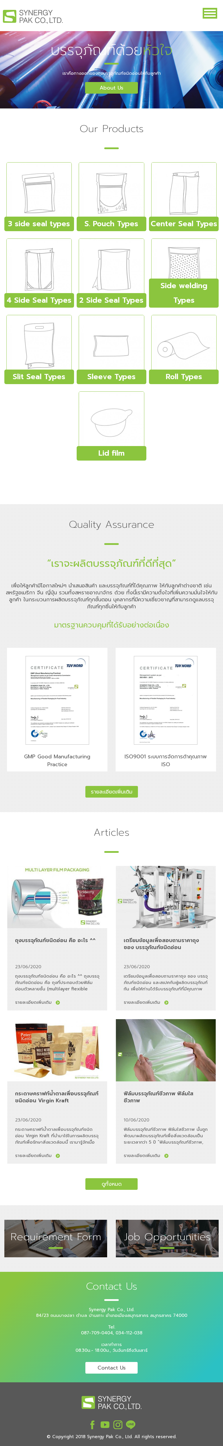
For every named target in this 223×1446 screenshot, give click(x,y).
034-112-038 (129, 1333)
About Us (111, 88)
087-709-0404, (97, 1333)
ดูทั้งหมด (112, 1184)
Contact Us (112, 1368)
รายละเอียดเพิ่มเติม (33, 1002)
